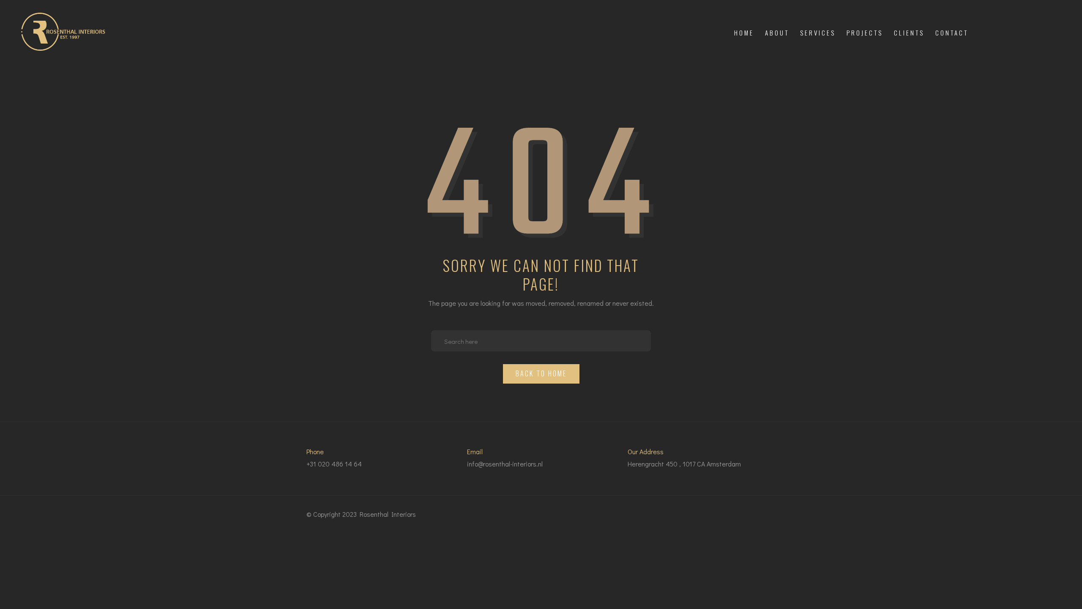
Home (744, 32)
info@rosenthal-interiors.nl (505, 463)
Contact (951, 32)
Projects (865, 32)
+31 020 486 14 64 (334, 463)
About (777, 32)
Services (818, 32)
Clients (909, 32)
